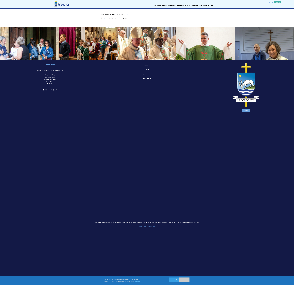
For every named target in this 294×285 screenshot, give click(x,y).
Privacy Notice (142, 226)
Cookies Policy (152, 226)
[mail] (56, 90)
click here (126, 14)
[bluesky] (48, 90)
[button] (155, 5)
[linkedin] (53, 90)
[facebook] (267, 2)
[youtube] (272, 2)
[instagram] (269, 2)
